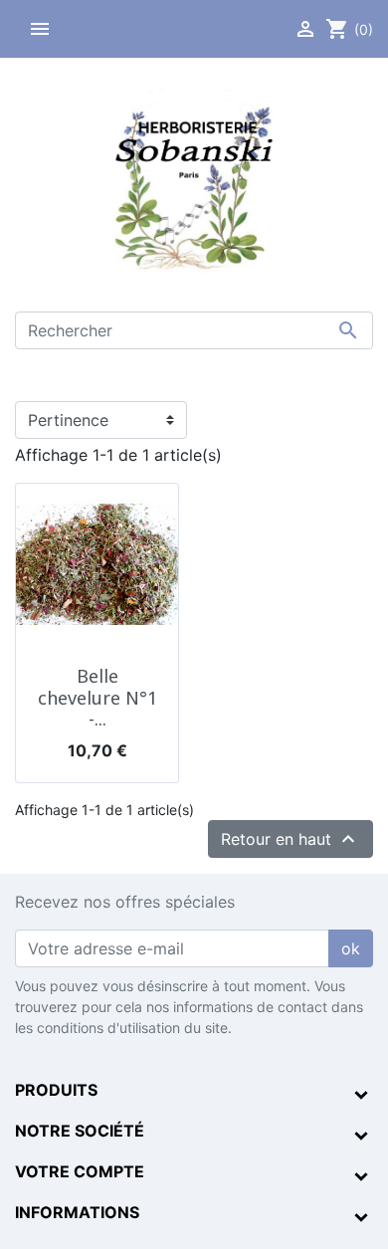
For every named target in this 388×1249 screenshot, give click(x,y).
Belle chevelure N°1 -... (97, 697)
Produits (56, 1090)
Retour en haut (290, 839)
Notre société (79, 1131)
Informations (77, 1212)
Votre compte (79, 1171)
